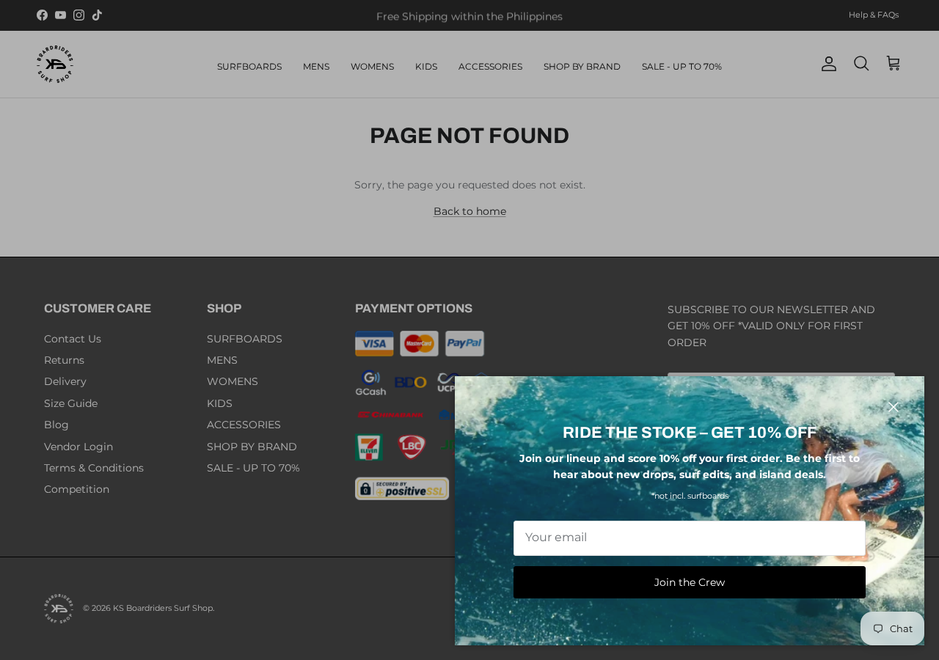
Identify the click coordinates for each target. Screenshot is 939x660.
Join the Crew (689, 582)
